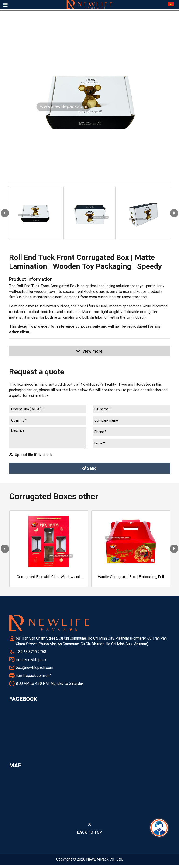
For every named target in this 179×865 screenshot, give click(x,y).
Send (92, 468)
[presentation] (5, 213)
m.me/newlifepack (31, 659)
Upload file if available (34, 455)
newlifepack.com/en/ (33, 675)
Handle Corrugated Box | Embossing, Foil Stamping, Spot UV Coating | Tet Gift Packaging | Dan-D (131, 577)
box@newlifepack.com (34, 667)
